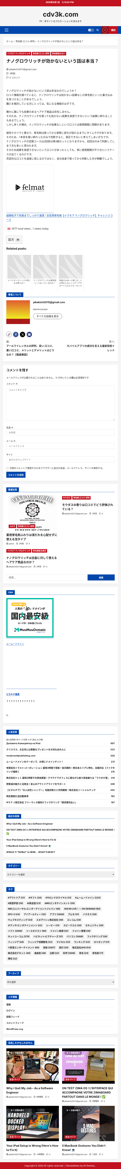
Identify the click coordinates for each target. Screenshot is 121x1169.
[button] (6, 30)
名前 (9, 427)
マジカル (63, 942)
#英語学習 (15, 903)
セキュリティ (94, 925)
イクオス (90, 914)
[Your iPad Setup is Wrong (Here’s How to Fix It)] (32, 1123)
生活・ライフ (15, 1079)
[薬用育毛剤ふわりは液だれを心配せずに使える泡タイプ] (32, 513)
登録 (8, 1004)
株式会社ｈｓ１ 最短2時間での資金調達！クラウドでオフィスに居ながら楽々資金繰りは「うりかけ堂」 (58, 777)
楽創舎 (40, 953)
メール (10, 440)
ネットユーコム (18, 936)
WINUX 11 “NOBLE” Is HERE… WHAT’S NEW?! (30, 852)
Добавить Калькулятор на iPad (23, 743)
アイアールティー (35, 914)
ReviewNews (73, 1165)
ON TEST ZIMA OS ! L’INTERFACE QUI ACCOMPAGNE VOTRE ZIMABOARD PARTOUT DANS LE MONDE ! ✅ (87, 1092)
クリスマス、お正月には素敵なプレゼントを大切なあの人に (36, 749)
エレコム (74, 919)
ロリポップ (101, 942)
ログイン (10, 1010)
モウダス (67, 497)
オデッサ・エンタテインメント (25, 925)
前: (30, 348)
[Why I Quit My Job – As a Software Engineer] (32, 1066)
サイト (9, 454)
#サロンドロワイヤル (58, 897)
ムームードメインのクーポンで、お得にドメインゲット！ (34, 761)
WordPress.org (14, 1029)
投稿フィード (13, 1016)
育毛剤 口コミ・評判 (41, 53)
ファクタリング (97, 936)
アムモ (73, 914)
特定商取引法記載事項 (17, 796)
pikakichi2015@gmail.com (23, 69)
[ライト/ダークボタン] (91, 30)
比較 (54, 953)
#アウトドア (16, 897)
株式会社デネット (19, 953)
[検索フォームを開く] (98, 30)
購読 (113, 30)
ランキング (82, 942)
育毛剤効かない (58, 53)
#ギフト (35, 897)
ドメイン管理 (81, 931)
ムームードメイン (15, 643)
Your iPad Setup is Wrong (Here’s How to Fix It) (31, 839)
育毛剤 (97, 953)
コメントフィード (15, 1022)
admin (11, 543)
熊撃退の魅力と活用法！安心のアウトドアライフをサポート (36, 784)
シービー (52, 925)
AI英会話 (34, 903)
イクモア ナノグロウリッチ (18, 53)
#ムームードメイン (88, 897)
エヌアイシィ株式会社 (49, 919)
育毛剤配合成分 (39, 550)
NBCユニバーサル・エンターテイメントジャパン (34, 908)
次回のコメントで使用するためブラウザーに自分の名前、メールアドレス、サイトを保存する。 (57, 467)
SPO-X (14, 914)
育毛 (83, 953)
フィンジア (16, 942)
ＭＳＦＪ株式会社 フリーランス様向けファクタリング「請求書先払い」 (41, 802)
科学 (69, 953)
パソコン (75, 936)
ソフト (15, 931)
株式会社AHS (81, 947)
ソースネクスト (36, 931)
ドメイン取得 (59, 931)
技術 (49, 947)
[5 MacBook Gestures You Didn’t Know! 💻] (88, 1123)
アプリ (57, 914)
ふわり (12, 526)
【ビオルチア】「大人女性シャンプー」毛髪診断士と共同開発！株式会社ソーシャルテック (51, 790)
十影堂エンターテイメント (23, 947)
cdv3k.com (60, 14)
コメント (12, 383)
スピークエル (72, 925)
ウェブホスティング (20, 919)
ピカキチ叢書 (13, 694)
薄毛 (12, 958)
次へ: (91, 346)
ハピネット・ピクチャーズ (48, 936)
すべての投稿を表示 (47, 316)
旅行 (63, 947)
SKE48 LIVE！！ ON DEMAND (82, 908)
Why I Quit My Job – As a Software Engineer (29, 823)
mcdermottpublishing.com (20, 755)
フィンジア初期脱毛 (40, 942)
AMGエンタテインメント (60, 903)
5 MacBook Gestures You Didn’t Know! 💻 (28, 845)
